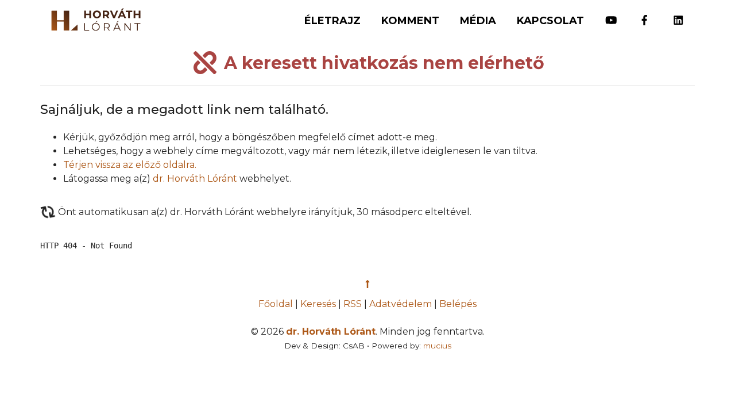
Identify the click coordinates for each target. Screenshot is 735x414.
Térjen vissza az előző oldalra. (129, 164)
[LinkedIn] (678, 15)
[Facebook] (645, 15)
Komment (410, 20)
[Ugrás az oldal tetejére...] (367, 284)
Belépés (458, 303)
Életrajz (332, 20)
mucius (437, 345)
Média (478, 20)
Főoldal (276, 303)
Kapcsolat (550, 20)
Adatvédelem (400, 303)
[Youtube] (611, 15)
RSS (352, 303)
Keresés (318, 303)
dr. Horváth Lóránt (195, 178)
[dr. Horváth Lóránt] (90, 16)
